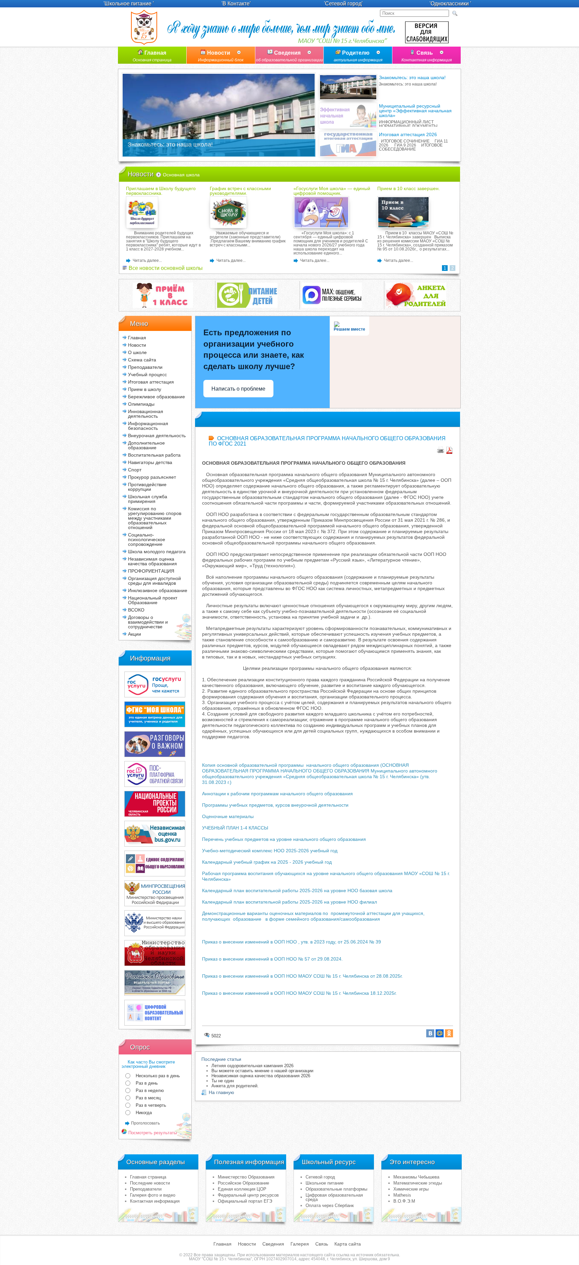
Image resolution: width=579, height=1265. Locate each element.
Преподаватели (146, 1189)
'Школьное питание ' (129, 3)
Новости (221, 56)
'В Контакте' (236, 3)
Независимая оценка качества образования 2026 (260, 1075)
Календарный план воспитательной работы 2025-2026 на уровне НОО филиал (290, 902)
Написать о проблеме (238, 389)
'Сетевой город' (343, 3)
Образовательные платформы (336, 1189)
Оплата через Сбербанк (330, 1205)
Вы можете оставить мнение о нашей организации (262, 1070)
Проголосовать (145, 1123)
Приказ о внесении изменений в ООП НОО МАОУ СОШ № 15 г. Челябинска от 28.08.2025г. (302, 976)
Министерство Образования (246, 1177)
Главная (152, 56)
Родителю (358, 56)
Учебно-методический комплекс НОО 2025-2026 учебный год (270, 850)
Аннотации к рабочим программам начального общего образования (278, 793)
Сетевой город (320, 1177)
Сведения (289, 56)
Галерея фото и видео (152, 1195)
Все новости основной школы (165, 268)
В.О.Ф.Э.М (404, 1201)
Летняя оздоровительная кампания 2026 (252, 1065)
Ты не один (222, 1080)
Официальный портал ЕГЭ (245, 1201)
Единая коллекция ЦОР (242, 1189)
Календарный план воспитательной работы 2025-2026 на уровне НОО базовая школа (297, 890)
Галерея (300, 1244)
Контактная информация (155, 1201)
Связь (426, 56)
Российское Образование (243, 1183)
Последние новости (150, 1183)
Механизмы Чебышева (416, 1177)
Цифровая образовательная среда (334, 1197)
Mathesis (402, 1195)
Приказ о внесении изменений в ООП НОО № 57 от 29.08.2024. (273, 959)
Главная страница (148, 1177)
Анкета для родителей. (235, 1085)
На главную (221, 1092)
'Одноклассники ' (450, 3)
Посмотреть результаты (152, 1132)
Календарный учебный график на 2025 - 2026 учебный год (267, 862)
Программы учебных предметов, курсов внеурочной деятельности (275, 805)
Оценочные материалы (228, 816)
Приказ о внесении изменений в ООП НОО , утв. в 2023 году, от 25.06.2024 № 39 (291, 941)
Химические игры (411, 1189)
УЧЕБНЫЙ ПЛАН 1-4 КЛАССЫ (235, 827)
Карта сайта (347, 1244)
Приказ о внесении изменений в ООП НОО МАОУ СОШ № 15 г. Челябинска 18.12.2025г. (299, 993)
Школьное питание (324, 1183)
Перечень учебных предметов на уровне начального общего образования (284, 839)
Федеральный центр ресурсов (248, 1195)
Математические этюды (417, 1183)
